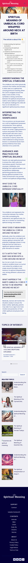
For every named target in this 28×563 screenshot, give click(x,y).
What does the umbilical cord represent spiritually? (15, 56)
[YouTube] (20, 559)
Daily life (14, 527)
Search (4, 372)
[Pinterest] (17, 559)
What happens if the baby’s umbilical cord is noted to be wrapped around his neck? (15, 70)
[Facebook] (14, 559)
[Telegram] (23, 559)
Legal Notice (14, 547)
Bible (14, 522)
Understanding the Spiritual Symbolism (12, 45)
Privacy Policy (14, 542)
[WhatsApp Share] (26, 278)
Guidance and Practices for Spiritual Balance (12, 52)
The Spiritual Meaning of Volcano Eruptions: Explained (13, 349)
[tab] (12, 363)
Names (14, 532)
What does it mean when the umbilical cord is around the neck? (15, 60)
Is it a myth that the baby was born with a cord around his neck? (15, 65)
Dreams (14, 530)
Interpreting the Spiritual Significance (11, 49)
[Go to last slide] (4, 345)
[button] (26, 285)
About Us (14, 540)
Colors (14, 525)
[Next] (23, 345)
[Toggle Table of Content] (22, 42)
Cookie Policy (14, 545)
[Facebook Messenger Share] (26, 282)
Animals (14, 519)
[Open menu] (24, 3)
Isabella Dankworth (10, 355)
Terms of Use (14, 550)
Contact (14, 507)
